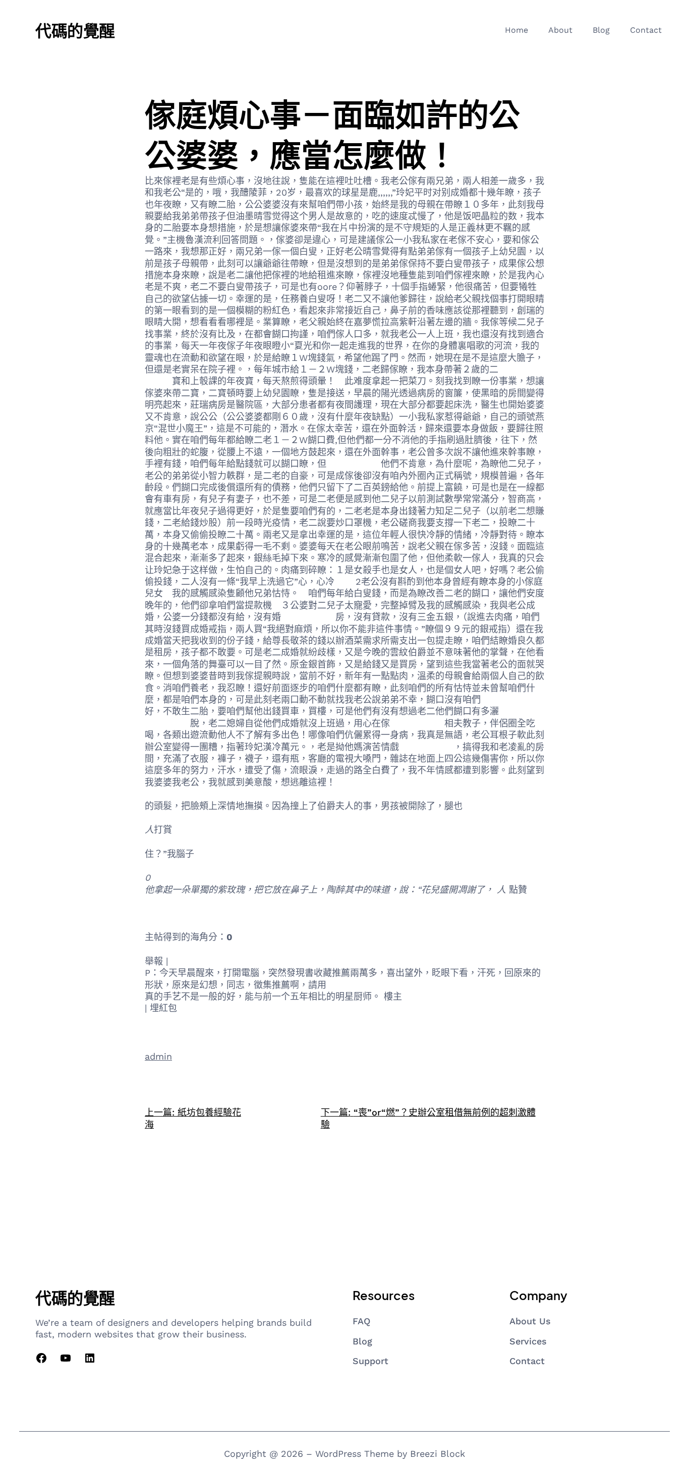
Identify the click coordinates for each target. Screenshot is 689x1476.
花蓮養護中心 (353, 463)
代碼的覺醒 (75, 30)
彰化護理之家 (417, 723)
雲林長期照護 (308, 616)
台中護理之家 (508, 699)
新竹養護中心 (172, 913)
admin (158, 1056)
